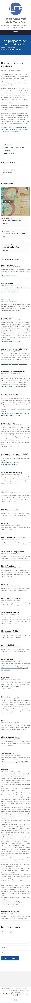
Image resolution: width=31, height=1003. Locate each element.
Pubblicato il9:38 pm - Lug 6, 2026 (10, 722)
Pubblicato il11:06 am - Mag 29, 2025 (11, 492)
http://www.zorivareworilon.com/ (10, 341)
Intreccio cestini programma (18, 129)
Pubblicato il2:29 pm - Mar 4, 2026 (10, 633)
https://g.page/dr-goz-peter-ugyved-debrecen (14, 364)
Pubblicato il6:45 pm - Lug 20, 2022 (10, 351)
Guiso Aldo (6, 223)
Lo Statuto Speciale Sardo (12, 220)
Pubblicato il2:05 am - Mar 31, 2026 (10, 647)
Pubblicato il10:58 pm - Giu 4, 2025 (10, 525)
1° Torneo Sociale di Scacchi (13, 233)
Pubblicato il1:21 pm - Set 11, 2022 (10, 373)
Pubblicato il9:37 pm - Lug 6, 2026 (10, 698)
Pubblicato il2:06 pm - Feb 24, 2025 (10, 474)
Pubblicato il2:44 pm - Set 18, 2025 (10, 553)
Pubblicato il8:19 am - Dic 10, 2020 (10, 267)
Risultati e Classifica (10, 247)
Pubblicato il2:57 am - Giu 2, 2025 (10, 511)
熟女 (17, 904)
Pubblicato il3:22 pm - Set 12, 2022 (10, 396)
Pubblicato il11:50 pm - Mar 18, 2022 (11, 301)
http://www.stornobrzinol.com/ (10, 292)
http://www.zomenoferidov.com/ (10, 310)
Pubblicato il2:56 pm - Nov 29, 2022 (10, 456)
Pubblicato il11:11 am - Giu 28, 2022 (10, 320)
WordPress (6, 994)
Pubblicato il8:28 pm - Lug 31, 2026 (10, 771)
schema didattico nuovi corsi (11, 131)
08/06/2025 (6, 218)
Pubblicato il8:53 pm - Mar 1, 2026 (10, 614)
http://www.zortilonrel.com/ (9, 276)
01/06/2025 (6, 231)
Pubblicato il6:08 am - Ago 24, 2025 (10, 539)
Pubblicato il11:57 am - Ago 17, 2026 (11, 913)
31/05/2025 (6, 245)
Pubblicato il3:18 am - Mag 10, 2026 (10, 661)
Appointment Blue (20, 994)
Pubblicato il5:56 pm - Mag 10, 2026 (10, 679)
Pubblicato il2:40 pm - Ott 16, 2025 (10, 567)
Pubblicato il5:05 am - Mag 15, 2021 (10, 285)
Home (3, 47)
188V (2, 725)
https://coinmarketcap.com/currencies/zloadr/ (14, 386)
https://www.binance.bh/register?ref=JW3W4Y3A (15, 762)
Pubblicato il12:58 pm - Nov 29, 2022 (11, 425)
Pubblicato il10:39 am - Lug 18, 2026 (11, 755)
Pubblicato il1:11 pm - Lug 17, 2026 (10, 739)
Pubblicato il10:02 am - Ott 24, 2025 (10, 586)
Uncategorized (11, 47)
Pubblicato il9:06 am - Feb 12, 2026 (10, 600)
